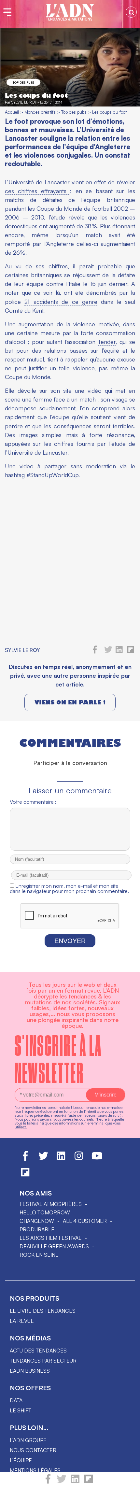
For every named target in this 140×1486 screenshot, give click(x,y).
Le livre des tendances (43, 1311)
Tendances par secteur (43, 1360)
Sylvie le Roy (23, 102)
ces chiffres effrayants (37, 190)
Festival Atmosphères (51, 1204)
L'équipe (21, 1460)
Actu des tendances (38, 1350)
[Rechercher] (131, 12)
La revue (22, 1321)
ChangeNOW (37, 1221)
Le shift (20, 1410)
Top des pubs (23, 82)
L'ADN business (30, 1370)
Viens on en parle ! (70, 702)
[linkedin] (75, 1482)
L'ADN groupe (28, 1440)
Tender (107, 341)
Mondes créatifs (40, 112)
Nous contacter (33, 1450)
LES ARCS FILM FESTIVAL (50, 1238)
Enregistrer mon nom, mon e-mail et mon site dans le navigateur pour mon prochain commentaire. (69, 888)
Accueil (12, 112)
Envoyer (70, 940)
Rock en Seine (39, 1255)
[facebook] (48, 1482)
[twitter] (61, 1482)
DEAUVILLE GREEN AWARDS (54, 1246)
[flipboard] (88, 1482)
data (16, 1400)
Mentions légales (35, 1470)
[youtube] (97, 1158)
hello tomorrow (45, 1212)
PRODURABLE (37, 1229)
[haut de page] (128, 1478)
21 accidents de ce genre (60, 301)
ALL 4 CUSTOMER (85, 1221)
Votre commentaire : (33, 802)
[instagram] (79, 1158)
